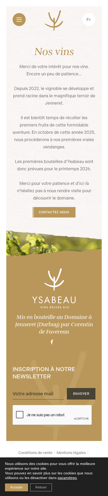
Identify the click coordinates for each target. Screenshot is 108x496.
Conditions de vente (35, 453)
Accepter (16, 487)
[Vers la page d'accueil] (54, 288)
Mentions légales (71, 453)
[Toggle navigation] (19, 19)
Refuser (41, 487)
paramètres (67, 478)
